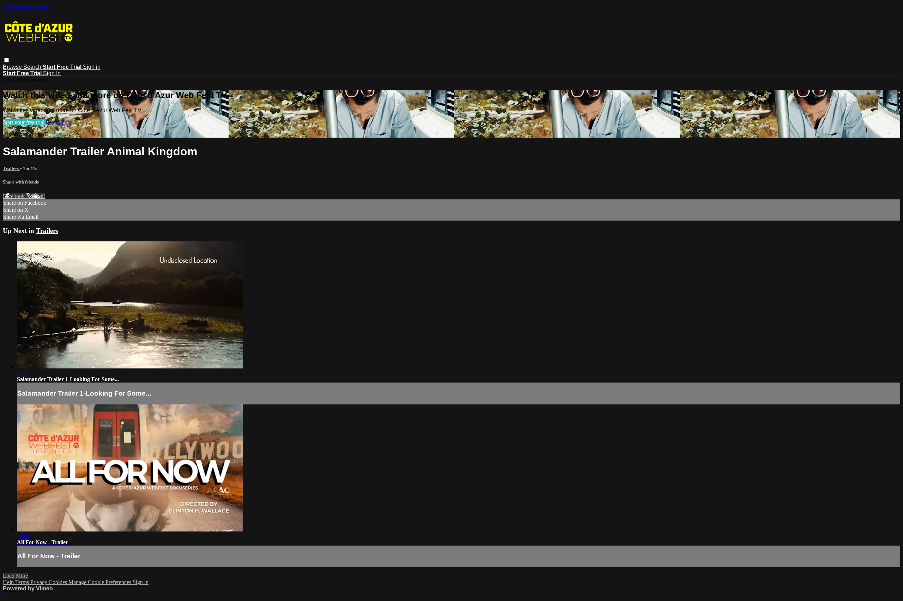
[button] (6, 60)
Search (33, 67)
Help (9, 582)
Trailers (11, 168)
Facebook (14, 196)
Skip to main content (26, 6)
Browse (13, 67)
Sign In (52, 73)
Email (38, 196)
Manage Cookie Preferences (100, 582)
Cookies (58, 582)
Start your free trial (24, 122)
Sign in (92, 67)
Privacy (39, 582)
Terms (22, 582)
